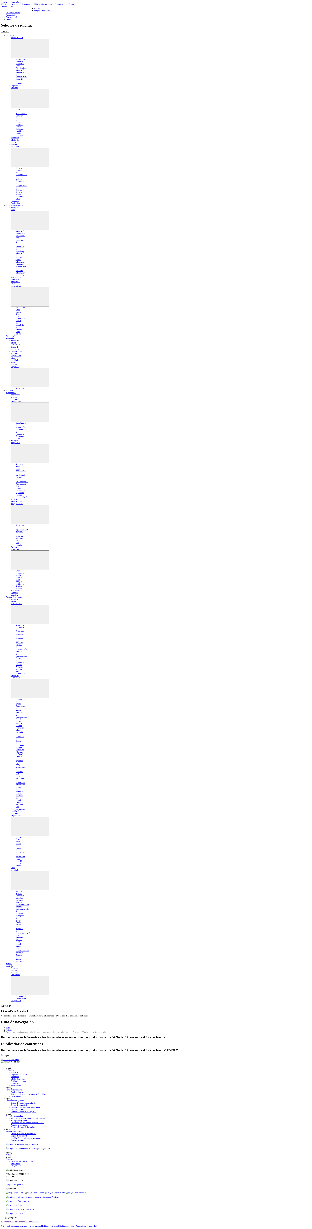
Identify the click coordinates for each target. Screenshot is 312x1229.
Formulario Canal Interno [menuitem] (20, 331)
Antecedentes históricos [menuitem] (21, 60)
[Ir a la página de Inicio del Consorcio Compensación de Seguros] (54, 4)
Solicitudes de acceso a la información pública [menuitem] (16, 280)
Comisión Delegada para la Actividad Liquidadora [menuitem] (20, 126)
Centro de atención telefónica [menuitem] (14, 970)
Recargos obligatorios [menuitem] (15, 441)
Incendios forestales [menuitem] (19, 899)
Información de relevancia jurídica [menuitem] (20, 256)
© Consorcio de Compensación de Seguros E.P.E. (20, 1222)
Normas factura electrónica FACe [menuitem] (20, 195)
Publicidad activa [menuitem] (15, 208)
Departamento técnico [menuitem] (21, 437)
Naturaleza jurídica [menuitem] (20, 65)
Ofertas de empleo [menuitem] (15, 141)
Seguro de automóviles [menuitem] (15, 348)
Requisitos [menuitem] (20, 625)
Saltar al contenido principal (11, 2)
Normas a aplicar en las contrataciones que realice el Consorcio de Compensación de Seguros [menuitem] (21, 179)
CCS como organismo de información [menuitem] (20, 778)
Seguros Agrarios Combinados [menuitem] (20, 893)
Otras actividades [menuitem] (15, 359)
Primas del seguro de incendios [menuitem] (15, 592)
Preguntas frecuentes (42, 10)
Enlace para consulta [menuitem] (19, 542)
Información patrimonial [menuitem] (20, 274)
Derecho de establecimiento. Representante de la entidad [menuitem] (22, 482)
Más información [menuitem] (20, 672)
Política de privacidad (50, 1226)
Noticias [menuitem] (19, 665)
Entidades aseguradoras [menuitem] (11, 391)
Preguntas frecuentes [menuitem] (19, 668)
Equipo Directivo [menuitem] (19, 134)
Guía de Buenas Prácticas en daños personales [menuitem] (20, 723)
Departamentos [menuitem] (21, 996)
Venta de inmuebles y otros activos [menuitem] (19, 862)
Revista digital (11, 17)
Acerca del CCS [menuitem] (17, 38)
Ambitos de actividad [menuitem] (14, 597)
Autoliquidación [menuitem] (22, 497)
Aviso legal (5, 1226)
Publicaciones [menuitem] (16, 203)
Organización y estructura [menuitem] (17, 86)
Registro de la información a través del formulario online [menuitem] (20, 320)
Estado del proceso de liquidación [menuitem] (20, 848)
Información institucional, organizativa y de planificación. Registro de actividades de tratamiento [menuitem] (21, 241)
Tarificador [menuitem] (20, 584)
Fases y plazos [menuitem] (18, 840)
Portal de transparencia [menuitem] (14, 205)
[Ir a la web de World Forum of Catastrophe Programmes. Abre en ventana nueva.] (28, 1148)
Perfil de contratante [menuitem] (15, 145)
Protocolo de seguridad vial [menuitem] (19, 759)
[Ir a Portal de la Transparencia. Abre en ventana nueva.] (20, 1209)
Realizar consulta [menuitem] (19, 587)
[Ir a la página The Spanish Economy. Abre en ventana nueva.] (15, 1205)
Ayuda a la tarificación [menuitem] (15, 548)
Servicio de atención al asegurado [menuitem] (15, 364)
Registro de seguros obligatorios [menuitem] (20, 958)
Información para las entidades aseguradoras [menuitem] (16, 398)
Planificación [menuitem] (21, 68)
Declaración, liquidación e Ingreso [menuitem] (20, 492)
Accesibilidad (81, 1226)
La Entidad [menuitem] (10, 35)
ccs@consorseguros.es (14, 1184)
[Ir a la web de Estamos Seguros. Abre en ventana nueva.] (22, 1144)
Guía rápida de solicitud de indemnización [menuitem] (21, 645)
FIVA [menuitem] (18, 765)
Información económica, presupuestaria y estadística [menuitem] (21, 266)
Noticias (9, 19)
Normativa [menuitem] (15, 201)
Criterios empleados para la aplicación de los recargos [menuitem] (20, 576)
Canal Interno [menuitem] (16, 286)
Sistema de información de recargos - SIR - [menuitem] (17, 501)
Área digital (10, 15)
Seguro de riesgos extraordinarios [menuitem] (23, 1103)
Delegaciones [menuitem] (21, 998)
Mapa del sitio (93, 1226)
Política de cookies (67, 1226)
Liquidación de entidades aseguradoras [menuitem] (16, 353)
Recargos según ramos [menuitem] (19, 466)
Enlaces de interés (13, 13)
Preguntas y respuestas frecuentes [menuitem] (19, 535)
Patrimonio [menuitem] (15, 138)
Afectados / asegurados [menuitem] (10, 337)
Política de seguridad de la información (26, 1226)
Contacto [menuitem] (9, 966)
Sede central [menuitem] (15, 975)
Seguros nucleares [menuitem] (19, 912)
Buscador (37, 8)
